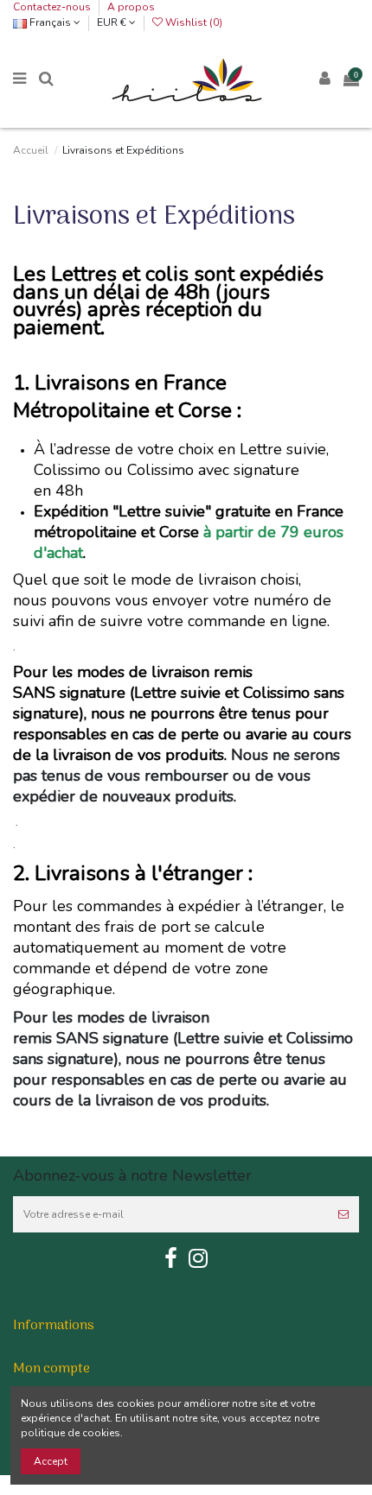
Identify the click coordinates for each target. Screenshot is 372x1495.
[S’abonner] (343, 1214)
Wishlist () (192, 22)
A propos (131, 7)
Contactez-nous (53, 7)
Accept (50, 1461)
